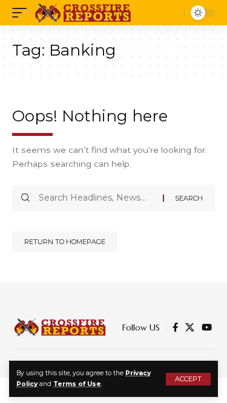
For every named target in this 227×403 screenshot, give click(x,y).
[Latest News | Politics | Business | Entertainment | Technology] (84, 12)
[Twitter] (189, 327)
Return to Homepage (64, 241)
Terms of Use (77, 384)
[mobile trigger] (22, 12)
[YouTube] (207, 327)
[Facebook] (175, 327)
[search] (172, 13)
